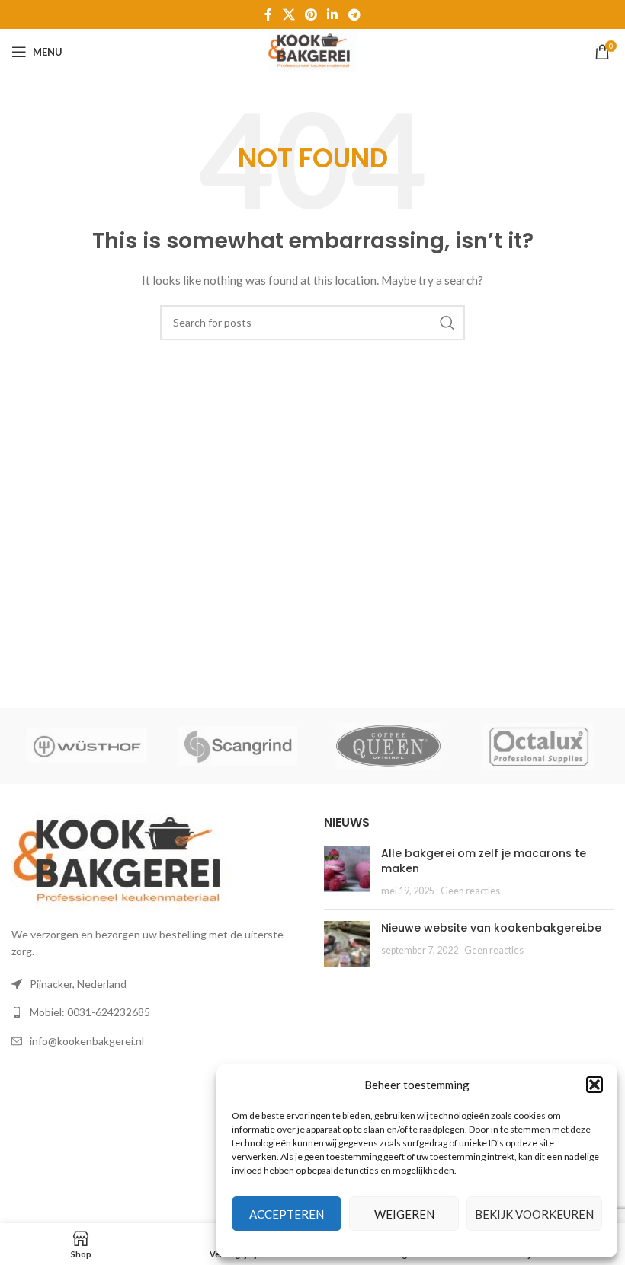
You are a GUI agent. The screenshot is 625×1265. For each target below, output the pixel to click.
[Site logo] (312, 50)
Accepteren (286, 1214)
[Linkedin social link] (332, 14)
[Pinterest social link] (311, 14)
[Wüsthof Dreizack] (86, 746)
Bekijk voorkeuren (534, 1214)
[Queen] (387, 746)
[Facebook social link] (268, 14)
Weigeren (404, 1214)
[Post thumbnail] (347, 871)
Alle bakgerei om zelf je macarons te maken (483, 861)
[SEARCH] (447, 322)
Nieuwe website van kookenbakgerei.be (491, 927)
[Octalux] (538, 746)
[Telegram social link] (354, 14)
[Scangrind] (237, 746)
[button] (594, 1084)
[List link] (156, 1012)
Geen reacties (470, 891)
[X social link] (288, 14)
